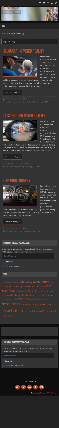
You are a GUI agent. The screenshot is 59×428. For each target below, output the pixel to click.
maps (10, 299)
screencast (11, 303)
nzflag (33, 299)
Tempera (43, 393)
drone (26, 287)
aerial (14, 282)
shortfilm (26, 304)
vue (53, 311)
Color (13, 286)
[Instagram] (56, 3)
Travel (6, 311)
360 (6, 231)
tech (21, 231)
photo (17, 231)
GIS (41, 291)
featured (7, 291)
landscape (16, 294)
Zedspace (10, 7)
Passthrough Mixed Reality (24, 115)
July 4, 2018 (17, 228)
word (4, 316)
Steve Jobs (36, 304)
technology (39, 102)
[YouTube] (40, 3)
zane (7, 99)
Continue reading (11, 92)
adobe (9, 281)
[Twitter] (44, 3)
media (14, 299)
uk (27, 311)
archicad (29, 281)
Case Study (9, 102)
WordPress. (52, 393)
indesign (6, 294)
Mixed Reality (27, 102)
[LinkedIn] (48, 3)
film (15, 291)
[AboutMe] (52, 3)
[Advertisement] (30, 331)
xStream (12, 316)
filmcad (21, 291)
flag (38, 291)
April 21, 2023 (18, 163)
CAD (52, 281)
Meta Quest (9, 167)
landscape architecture (34, 294)
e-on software (36, 286)
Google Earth (48, 291)
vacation (39, 311)
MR (33, 102)
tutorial (17, 310)
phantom (39, 299)
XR (26, 99)
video (34, 231)
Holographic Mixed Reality (23, 51)
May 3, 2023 (17, 99)
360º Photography (16, 180)
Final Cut (30, 291)
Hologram (17, 102)
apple (21, 281)
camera (11, 231)
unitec (32, 311)
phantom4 (46, 299)
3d (3, 282)
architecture (41, 282)
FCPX (49, 286)
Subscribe (9, 262)
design (19, 286)
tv (25, 311)
